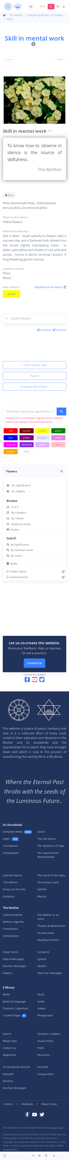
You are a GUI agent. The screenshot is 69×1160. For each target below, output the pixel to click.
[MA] (13, 6)
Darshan (8, 1081)
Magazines (9, 1055)
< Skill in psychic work (34, 365)
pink (58, 444)
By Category (17, 512)
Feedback (27, 1104)
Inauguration (45, 1074)
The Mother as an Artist (48, 917)
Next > (60, 59)
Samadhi (8, 1074)
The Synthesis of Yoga (50, 845)
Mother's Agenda (13, 922)
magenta (10, 444)
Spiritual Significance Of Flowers (45, 15)
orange (10, 451)
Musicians (43, 1055)
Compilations (11, 853)
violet (58, 437)
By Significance (19, 544)
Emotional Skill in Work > (34, 386)
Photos (14, 529)
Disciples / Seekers (48, 1034)
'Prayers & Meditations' (51, 926)
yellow (11, 294)
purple (26, 437)
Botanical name (20, 524)
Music (41, 994)
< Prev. (8, 59)
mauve (42, 444)
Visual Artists (45, 1041)
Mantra (41, 896)
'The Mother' (10, 882)
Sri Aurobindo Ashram (16, 1067)
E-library (9, 987)
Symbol (41, 889)
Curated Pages (14, 1015)
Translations (10, 845)
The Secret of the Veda (51, 875)
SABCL (10, 839)
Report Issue (49, 1104)
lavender (42, 437)
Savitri (41, 831)
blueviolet (27, 444)
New (42, 6)
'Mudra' (42, 966)
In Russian (46, 330)
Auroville (42, 1067)
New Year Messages (49, 973)
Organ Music (11, 952)
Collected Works (12, 915)
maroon (26, 430)
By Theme (16, 518)
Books (13, 563)
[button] (34, 318)
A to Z (13, 507)
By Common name (21, 550)
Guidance (9, 896)
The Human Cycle (48, 882)
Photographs (45, 1015)
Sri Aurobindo (12, 825)
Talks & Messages (13, 959)
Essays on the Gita (14, 889)
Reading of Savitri (48, 940)
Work (10, 19)
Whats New (10, 1041)
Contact (8, 1104)
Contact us (9, 1048)
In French (60, 330)
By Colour (15, 555)
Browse (12, 501)
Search (11, 538)
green (58, 430)
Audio (41, 1001)
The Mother (16, 15)
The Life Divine (46, 839)
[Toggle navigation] (31, 6)
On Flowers (17, 491)
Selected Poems (12, 875)
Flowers (34, 376)
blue (10, 437)
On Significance (20, 485)
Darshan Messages (14, 966)
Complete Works (17, 831)
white (26, 451)
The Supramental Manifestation (48, 855)
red (11, 430)
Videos (41, 1008)
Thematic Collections (15, 1008)
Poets (40, 1048)
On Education (45, 933)
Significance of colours (49, 287)
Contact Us (34, 663)
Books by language (14, 1001)
